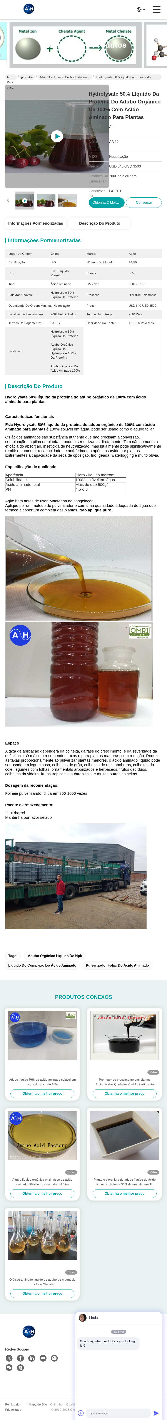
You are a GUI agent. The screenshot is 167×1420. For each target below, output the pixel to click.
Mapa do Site (38, 1404)
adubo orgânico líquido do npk (55, 956)
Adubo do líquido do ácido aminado (64, 77)
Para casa (11, 77)
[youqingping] (20, 1367)
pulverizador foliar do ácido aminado (117, 965)
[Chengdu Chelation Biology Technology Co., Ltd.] (29, 9)
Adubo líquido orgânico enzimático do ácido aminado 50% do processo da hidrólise (42, 1182)
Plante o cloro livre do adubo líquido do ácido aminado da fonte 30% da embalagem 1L (125, 1182)
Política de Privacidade (13, 1407)
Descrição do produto (99, 223)
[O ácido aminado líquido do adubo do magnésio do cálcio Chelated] (42, 1243)
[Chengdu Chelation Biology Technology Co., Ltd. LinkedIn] (32, 1358)
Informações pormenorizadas (35, 223)
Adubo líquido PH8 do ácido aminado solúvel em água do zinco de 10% (42, 1082)
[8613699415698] (54, 1358)
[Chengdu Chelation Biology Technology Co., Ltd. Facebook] (20, 1358)
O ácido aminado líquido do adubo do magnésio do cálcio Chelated (42, 1282)
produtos (27, 77)
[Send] (156, 1413)
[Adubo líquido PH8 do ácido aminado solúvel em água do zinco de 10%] (42, 1043)
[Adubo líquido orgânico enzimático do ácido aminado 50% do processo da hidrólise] (42, 1143)
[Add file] (81, 1413)
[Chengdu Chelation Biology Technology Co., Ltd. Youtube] (43, 1358)
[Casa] (29, 1336)
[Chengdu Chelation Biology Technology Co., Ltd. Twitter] (9, 1358)
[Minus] (156, 1317)
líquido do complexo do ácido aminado (42, 965)
